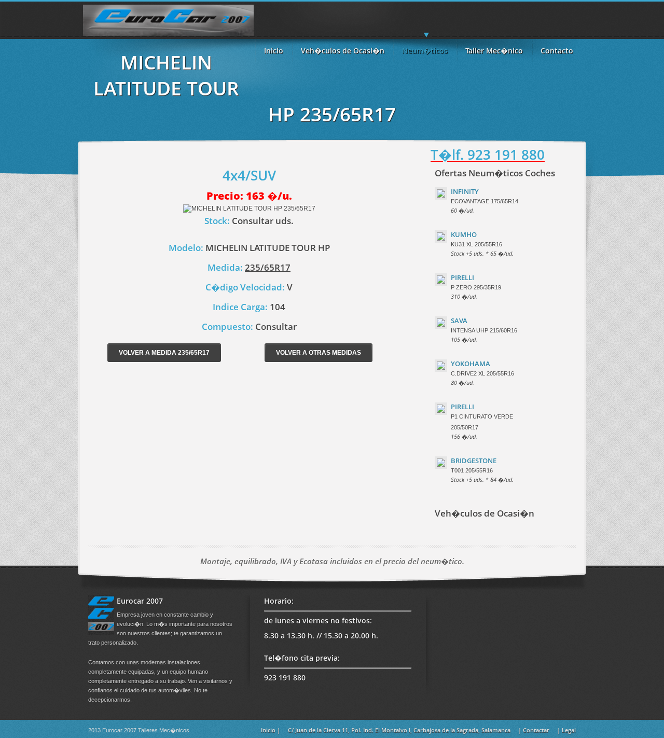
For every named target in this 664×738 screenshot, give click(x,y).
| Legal (566, 730)
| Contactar (533, 730)
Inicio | (270, 730)
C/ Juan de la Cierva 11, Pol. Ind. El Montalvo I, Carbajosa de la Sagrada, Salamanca (399, 730)
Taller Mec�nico (494, 50)
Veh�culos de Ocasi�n (342, 50)
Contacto (557, 50)
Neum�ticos (425, 50)
